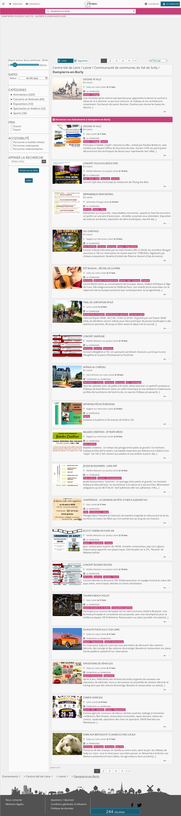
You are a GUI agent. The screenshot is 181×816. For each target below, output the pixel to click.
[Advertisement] (90, 37)
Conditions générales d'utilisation (69, 804)
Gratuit (17, 126)
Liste (62, 60)
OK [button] (43, 161)
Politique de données (62, 808)
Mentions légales (15, 804)
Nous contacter (14, 799)
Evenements (10, 776)
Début (13, 78)
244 (115, 811)
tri (150, 60)
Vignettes (81, 60)
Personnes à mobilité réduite (28, 142)
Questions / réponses (62, 799)
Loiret (87, 67)
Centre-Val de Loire (66, 67)
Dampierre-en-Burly (86, 776)
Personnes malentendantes (28, 149)
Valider (29, 180)
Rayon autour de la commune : (24, 60)
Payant (17, 129)
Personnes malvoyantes (26, 145)
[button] (28, 171)
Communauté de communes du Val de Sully (126, 67)
